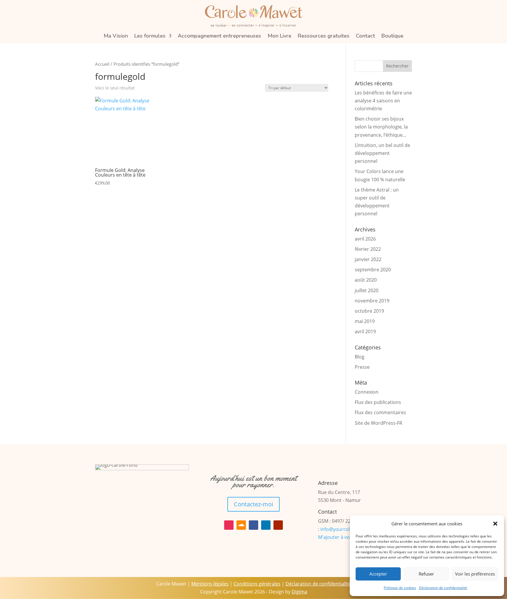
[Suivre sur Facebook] (253, 525)
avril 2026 (365, 239)
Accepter (378, 574)
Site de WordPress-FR (378, 423)
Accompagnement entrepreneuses (219, 36)
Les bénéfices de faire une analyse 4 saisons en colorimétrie (383, 100)
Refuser (426, 574)
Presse (362, 367)
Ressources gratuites (323, 36)
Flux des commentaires (380, 412)
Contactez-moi (253, 504)
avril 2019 (365, 331)
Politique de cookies (400, 587)
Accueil (102, 64)
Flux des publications (378, 402)
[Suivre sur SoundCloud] (241, 525)
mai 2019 (365, 321)
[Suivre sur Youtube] (278, 525)
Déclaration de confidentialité (443, 587)
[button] (495, 524)
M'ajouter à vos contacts (345, 537)
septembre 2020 (373, 269)
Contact (365, 36)
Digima (299, 591)
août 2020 (366, 280)
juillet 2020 (366, 290)
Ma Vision (116, 36)
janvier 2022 (368, 259)
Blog (359, 356)
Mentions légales (210, 584)
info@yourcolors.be (342, 529)
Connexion (366, 392)
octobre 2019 (369, 311)
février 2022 (368, 249)
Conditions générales (257, 584)
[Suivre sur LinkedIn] (266, 525)
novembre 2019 (372, 300)
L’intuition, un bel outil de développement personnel (382, 153)
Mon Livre (279, 36)
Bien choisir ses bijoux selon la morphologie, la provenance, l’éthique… (381, 127)
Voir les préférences (475, 574)
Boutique (392, 36)
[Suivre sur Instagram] (229, 525)
